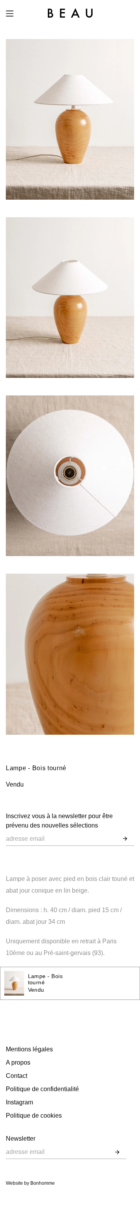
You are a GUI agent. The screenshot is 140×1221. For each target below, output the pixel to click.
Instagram (19, 1102)
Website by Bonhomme (30, 1183)
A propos (18, 1062)
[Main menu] (10, 14)
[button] (125, 839)
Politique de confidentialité (42, 1089)
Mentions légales (29, 1049)
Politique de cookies (34, 1115)
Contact (16, 1075)
